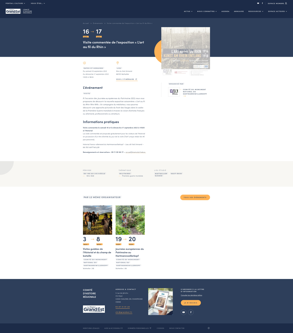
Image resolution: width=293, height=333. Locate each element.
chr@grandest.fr (124, 312)
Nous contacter (176, 328)
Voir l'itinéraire (125, 79)
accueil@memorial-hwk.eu (136, 152)
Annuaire (239, 11)
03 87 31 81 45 (123, 307)
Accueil (86, 23)
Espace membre (276, 3)
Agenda (225, 11)
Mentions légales (91, 328)
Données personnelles (138, 328)
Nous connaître (206, 11)
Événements (98, 23)
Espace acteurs (276, 11)
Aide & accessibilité (113, 328)
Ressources (254, 11)
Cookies (160, 328)
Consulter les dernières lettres (191, 295)
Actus (187, 11)
